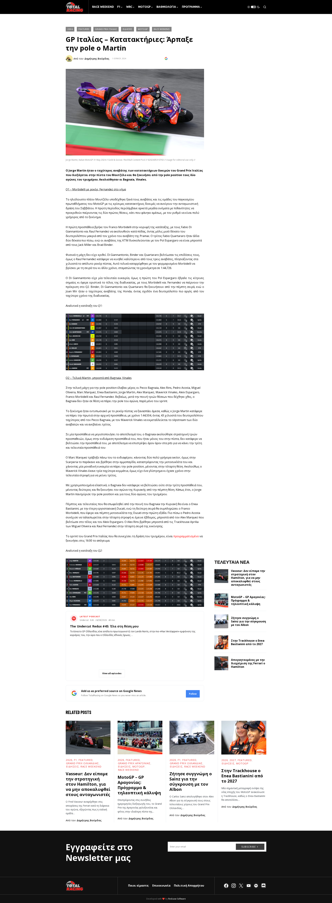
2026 (69, 760)
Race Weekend (162, 29)
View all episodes (112, 673)
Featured (84, 29)
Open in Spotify (85, 673)
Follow (193, 694)
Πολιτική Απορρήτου (189, 885)
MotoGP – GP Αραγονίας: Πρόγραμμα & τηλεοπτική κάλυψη (248, 600)
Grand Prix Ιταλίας (106, 29)
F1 (75, 760)
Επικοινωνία (161, 885)
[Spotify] (256, 885)
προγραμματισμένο (186, 536)
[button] (253, 7)
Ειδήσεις (127, 29)
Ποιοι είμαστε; (138, 885)
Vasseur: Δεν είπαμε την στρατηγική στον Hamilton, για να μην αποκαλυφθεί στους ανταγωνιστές (248, 578)
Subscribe (248, 846)
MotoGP (143, 29)
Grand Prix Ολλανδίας (82, 763)
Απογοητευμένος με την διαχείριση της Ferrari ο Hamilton (248, 663)
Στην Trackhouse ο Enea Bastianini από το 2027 (247, 642)
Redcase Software (177, 898)
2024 (70, 29)
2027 (232, 760)
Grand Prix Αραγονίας (134, 763)
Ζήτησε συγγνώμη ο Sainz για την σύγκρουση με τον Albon (248, 621)
